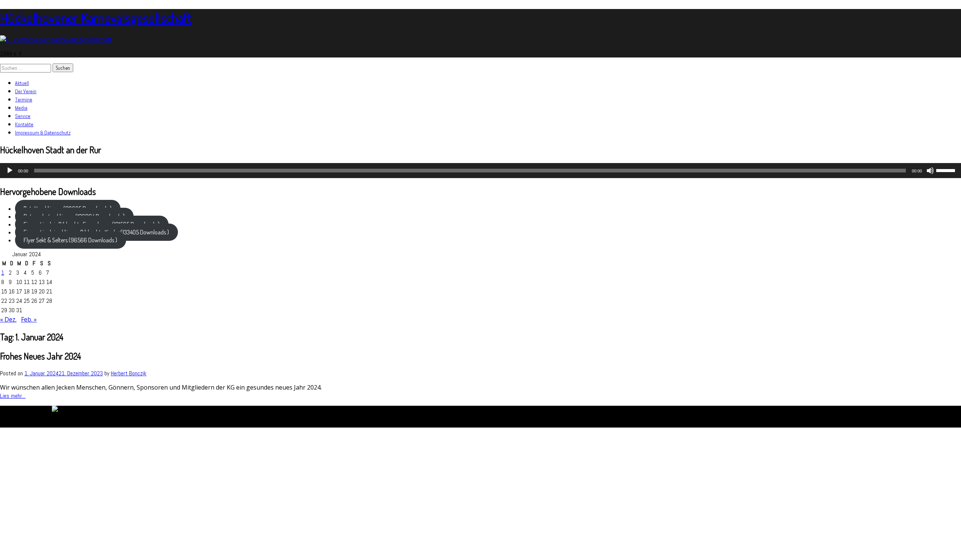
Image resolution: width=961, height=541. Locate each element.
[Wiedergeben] (10, 170)
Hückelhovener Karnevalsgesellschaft (96, 17)
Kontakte (24, 124)
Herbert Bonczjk (128, 373)
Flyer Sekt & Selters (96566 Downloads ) (70, 240)
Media (21, 107)
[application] (480, 170)
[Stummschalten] (930, 170)
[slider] (946, 170)
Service (22, 116)
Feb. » (29, 319)
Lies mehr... (13, 396)
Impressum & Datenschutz (43, 132)
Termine (23, 99)
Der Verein (25, 91)
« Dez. (8, 319)
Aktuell (22, 83)
